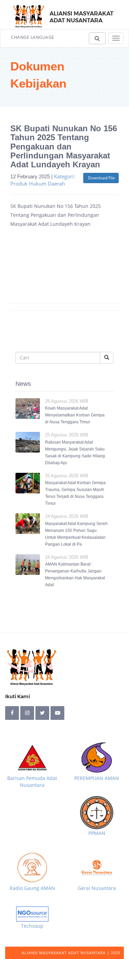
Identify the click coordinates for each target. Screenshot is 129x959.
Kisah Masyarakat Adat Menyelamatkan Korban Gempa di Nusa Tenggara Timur (75, 415)
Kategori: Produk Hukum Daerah (42, 180)
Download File (101, 178)
